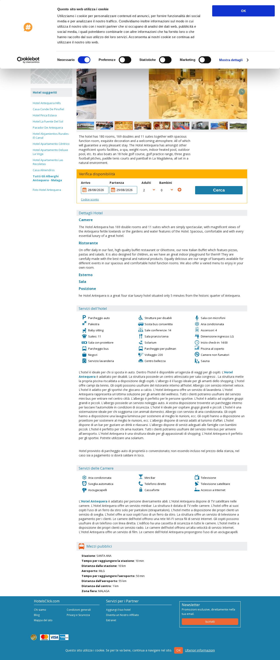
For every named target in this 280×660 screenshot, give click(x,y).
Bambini (165, 183)
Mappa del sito (43, 620)
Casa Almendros (44, 170)
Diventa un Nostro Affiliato (122, 615)
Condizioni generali (79, 610)
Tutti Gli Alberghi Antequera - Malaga (47, 178)
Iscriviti (210, 621)
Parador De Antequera (48, 128)
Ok (178, 650)
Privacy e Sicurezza (78, 615)
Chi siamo (40, 610)
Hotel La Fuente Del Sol (48, 121)
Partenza (117, 183)
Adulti (146, 183)
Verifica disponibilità (97, 174)
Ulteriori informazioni (200, 650)
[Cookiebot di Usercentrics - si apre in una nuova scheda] (28, 60)
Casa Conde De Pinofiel (48, 109)
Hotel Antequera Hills (47, 103)
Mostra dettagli (231, 60)
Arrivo (85, 183)
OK (243, 11)
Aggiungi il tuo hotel (118, 610)
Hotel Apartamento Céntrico (51, 144)
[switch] (125, 59)
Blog (37, 615)
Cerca (219, 190)
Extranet (111, 620)
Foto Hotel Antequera (47, 190)
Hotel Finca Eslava (45, 115)
